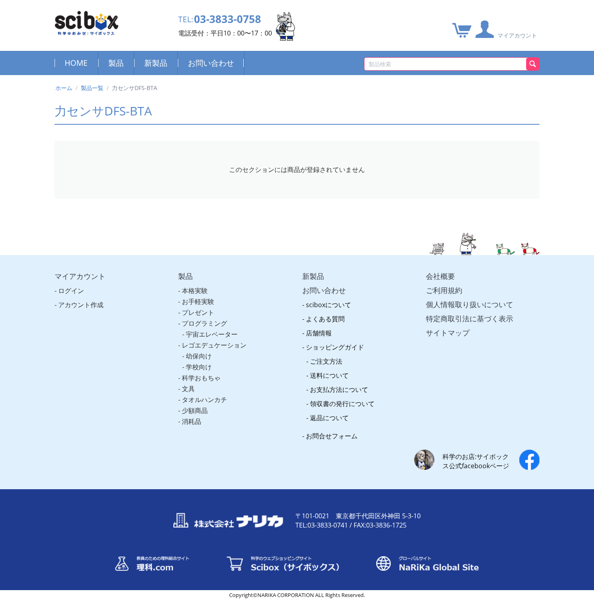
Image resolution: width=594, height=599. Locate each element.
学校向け (199, 366)
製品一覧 (92, 88)
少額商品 (195, 410)
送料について (329, 375)
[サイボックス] (86, 22)
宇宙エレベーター (212, 334)
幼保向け (199, 356)
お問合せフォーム (332, 435)
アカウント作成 (80, 304)
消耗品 (191, 421)
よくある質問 (325, 318)
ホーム (63, 88)
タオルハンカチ (204, 399)
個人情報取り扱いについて (469, 304)
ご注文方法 (326, 361)
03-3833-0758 (227, 19)
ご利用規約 (444, 290)
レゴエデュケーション (214, 345)
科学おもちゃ (201, 377)
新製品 (155, 62)
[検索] (532, 64)
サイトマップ (448, 332)
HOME (76, 62)
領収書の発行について (342, 403)
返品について (329, 417)
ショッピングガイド (335, 347)
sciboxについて (328, 304)
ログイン (71, 290)
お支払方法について (339, 389)
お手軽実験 (198, 301)
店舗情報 (319, 333)
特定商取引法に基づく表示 (469, 318)
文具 (188, 388)
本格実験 (195, 290)
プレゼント (198, 312)
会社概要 (440, 276)
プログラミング (204, 323)
